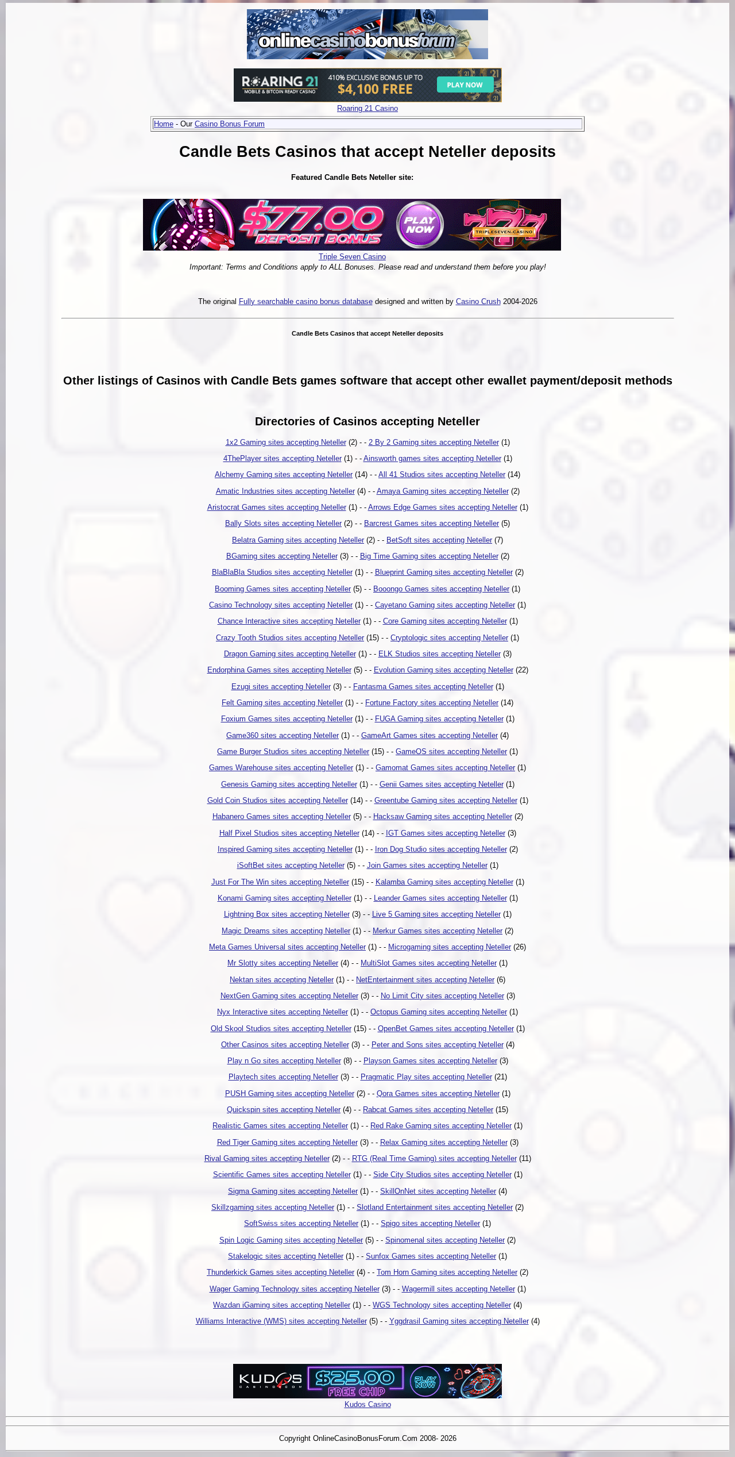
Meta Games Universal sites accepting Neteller (287, 947)
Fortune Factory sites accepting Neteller (431, 702)
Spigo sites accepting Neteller (430, 1223)
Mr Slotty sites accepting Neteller (282, 963)
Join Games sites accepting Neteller (427, 865)
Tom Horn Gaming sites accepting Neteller (447, 1272)
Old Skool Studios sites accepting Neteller (281, 1028)
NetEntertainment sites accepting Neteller (425, 979)
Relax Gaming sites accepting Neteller (444, 1142)
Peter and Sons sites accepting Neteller (438, 1044)
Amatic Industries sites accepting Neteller (285, 491)
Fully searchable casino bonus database (306, 301)
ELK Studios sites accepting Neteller (439, 653)
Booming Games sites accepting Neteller (283, 589)
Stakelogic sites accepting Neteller (285, 1256)
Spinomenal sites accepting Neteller (445, 1240)
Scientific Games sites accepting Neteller (282, 1174)
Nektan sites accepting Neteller (282, 979)
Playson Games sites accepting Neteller (430, 1060)
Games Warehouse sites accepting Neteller (281, 767)
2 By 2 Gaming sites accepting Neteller (434, 442)
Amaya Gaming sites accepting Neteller (443, 491)
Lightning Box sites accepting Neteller (287, 914)
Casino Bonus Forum (230, 124)
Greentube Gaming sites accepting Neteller (445, 800)
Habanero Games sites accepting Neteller (281, 816)
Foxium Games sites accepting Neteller (287, 718)
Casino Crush (478, 301)
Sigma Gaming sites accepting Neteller (293, 1191)
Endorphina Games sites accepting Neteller (279, 670)
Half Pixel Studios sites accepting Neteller (289, 833)
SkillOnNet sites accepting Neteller (438, 1191)
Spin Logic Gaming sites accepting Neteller (291, 1240)
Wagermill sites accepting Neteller (458, 1289)
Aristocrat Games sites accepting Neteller (276, 507)
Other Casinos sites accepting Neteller (285, 1044)
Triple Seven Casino (352, 256)
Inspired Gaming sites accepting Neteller (285, 849)
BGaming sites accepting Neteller (282, 556)
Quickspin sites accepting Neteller (284, 1109)
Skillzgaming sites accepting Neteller (272, 1207)
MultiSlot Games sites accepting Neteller (429, 963)
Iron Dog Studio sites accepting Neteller (441, 849)
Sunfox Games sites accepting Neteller (431, 1256)
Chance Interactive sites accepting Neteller (289, 621)
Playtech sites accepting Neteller (283, 1076)
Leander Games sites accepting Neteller (440, 898)
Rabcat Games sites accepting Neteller (428, 1109)
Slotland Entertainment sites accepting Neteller (435, 1207)
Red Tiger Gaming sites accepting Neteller (287, 1142)
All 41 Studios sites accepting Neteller (441, 474)
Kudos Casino (368, 1404)
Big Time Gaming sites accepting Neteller (429, 556)
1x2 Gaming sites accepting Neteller (286, 442)
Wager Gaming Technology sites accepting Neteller (295, 1289)
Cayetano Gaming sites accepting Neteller (445, 605)
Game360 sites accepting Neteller (282, 735)
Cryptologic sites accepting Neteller (449, 637)
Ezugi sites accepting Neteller (281, 686)
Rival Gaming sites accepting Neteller (267, 1158)
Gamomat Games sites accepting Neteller (445, 767)
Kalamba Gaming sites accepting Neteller (444, 882)
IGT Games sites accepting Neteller (445, 833)
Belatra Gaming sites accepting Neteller (298, 540)
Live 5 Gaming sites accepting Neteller (436, 914)
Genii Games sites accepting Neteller (442, 784)
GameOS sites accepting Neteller (451, 751)
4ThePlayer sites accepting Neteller (282, 458)
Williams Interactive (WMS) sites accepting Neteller (281, 1321)
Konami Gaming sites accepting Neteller (284, 898)
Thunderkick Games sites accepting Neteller (280, 1272)
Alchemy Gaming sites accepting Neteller (284, 474)
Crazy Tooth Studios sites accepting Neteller (290, 637)
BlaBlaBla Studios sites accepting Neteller (282, 572)
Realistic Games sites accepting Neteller (280, 1125)
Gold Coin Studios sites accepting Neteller (277, 800)
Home (163, 124)
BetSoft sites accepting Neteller (439, 540)
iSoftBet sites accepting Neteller (291, 865)
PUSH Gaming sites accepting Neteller (289, 1093)
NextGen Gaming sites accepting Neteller (289, 995)
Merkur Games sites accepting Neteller (437, 931)
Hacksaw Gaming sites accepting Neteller (442, 816)
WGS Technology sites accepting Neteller (442, 1305)
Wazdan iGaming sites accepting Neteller (281, 1305)
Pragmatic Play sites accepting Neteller (426, 1076)
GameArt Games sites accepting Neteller (429, 735)
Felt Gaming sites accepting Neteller (282, 702)
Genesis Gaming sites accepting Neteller (289, 784)
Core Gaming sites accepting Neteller (445, 621)
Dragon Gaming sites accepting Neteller (290, 653)
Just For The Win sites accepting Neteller (280, 882)
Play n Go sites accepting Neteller (284, 1060)
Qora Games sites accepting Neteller (438, 1093)
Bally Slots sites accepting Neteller (283, 523)
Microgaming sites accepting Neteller (449, 947)
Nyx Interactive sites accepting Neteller (282, 1012)
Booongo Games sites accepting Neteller (441, 589)
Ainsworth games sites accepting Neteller (432, 458)
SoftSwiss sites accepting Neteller (301, 1223)
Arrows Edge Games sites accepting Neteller (442, 507)
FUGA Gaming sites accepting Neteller (439, 718)
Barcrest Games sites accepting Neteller (431, 523)
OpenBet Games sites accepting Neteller (446, 1028)
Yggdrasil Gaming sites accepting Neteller (459, 1321)
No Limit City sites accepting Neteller (442, 995)
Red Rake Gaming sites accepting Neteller (441, 1125)
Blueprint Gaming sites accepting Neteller (444, 572)
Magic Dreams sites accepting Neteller (286, 931)
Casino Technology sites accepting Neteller (281, 605)
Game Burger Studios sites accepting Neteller (293, 751)
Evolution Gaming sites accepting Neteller (443, 670)
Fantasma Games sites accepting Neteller (423, 686)
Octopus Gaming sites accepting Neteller (438, 1012)
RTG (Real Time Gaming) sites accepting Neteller (434, 1158)
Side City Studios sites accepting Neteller (442, 1174)
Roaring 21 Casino (367, 108)
